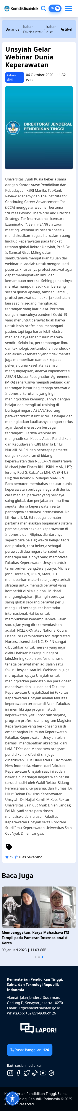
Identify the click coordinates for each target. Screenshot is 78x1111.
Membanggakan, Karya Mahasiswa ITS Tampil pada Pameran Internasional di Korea (35, 937)
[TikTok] (35, 1073)
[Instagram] (10, 1073)
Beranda (13, 29)
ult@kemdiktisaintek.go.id (39, 1008)
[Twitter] (26, 1073)
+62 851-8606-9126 (41, 1013)
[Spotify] (51, 1073)
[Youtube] (43, 1073)
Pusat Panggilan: (32, 1049)
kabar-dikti (51, 29)
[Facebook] (18, 1073)
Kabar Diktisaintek (33, 29)
